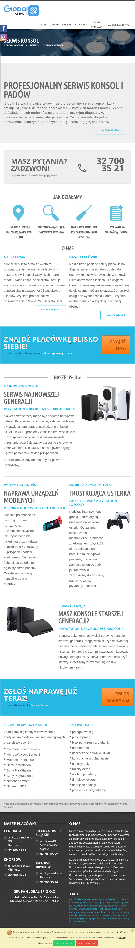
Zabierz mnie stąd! (86, 943)
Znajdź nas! (118, 344)
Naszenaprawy (97, 24)
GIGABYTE (74, 909)
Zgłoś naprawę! (118, 697)
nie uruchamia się (78, 921)
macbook (91, 915)
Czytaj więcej (110, 130)
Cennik (66, 24)
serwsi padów (90, 899)
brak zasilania (120, 915)
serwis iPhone (119, 906)
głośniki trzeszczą (88, 902)
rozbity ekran (114, 912)
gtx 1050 (73, 899)
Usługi (54, 24)
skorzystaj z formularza (24, 353)
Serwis (34, 45)
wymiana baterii (81, 906)
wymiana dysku (99, 918)
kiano (80, 899)
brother (110, 918)
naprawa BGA (104, 902)
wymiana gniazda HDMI (92, 909)
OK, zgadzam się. (64, 943)
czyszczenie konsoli (107, 899)
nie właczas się (122, 918)
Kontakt (81, 24)
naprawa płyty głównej (101, 906)
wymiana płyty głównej (80, 918)
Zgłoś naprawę (118, 24)
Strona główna (14, 45)
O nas (42, 24)
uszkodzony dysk (104, 915)
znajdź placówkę (19, 705)
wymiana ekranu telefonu (95, 912)
